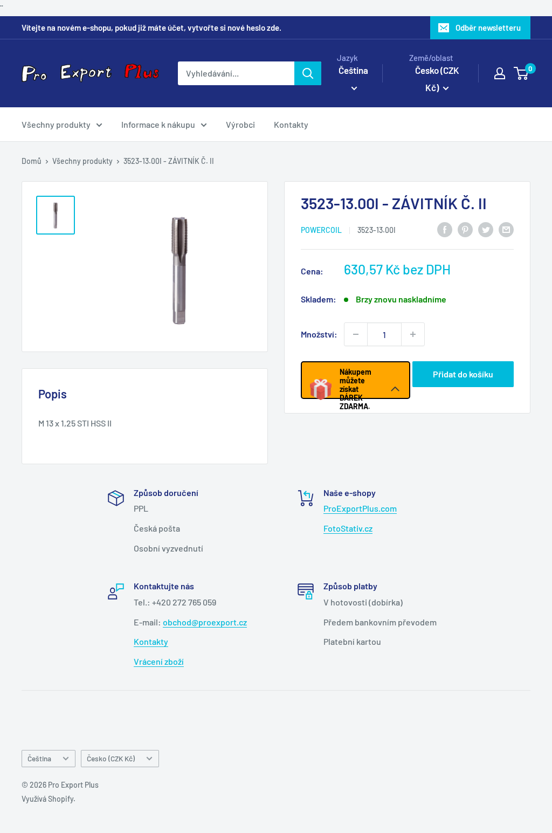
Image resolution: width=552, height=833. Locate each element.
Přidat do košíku (463, 374)
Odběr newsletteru (488, 27)
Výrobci (240, 124)
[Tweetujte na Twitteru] (485, 229)
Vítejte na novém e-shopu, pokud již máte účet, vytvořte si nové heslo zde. (151, 27)
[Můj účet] (499, 73)
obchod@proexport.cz (205, 622)
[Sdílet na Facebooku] (444, 229)
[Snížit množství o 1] (355, 334)
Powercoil (321, 230)
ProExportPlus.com (360, 508)
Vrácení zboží (159, 661)
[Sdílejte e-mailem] (506, 229)
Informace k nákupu (158, 124)
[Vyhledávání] (307, 73)
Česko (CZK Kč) (111, 758)
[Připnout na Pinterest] (465, 229)
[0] (521, 73)
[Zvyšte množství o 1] (413, 334)
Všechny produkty (56, 124)
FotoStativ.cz (347, 528)
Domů (32, 161)
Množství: (319, 334)
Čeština (39, 758)
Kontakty (291, 124)
